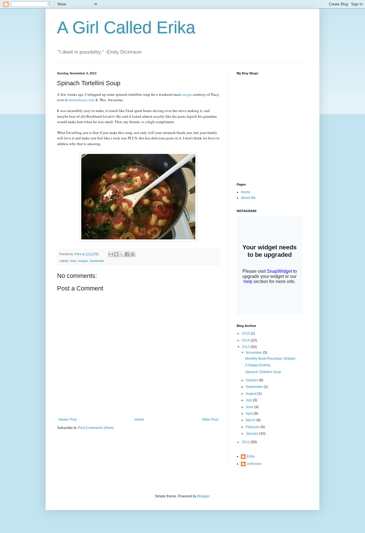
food (73, 261)
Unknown (254, 464)
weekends (97, 261)
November (254, 353)
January (252, 434)
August (251, 394)
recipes (83, 261)
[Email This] (111, 254)
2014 (246, 340)
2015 (246, 333)
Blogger (203, 496)
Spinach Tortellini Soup (263, 372)
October (252, 380)
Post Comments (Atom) (96, 428)
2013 (246, 347)
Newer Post (67, 420)
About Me (248, 198)
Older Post (210, 420)
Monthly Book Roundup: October (270, 359)
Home (139, 420)
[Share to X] (122, 254)
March (251, 420)
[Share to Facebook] (127, 254)
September (255, 387)
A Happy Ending (257, 365)
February (253, 427)
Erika (251, 456)
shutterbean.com (81, 99)
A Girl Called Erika (126, 27)
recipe (187, 94)
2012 (246, 442)
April (250, 414)
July (249, 400)
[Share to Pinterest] (132, 254)
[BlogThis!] (116, 254)
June (250, 407)
